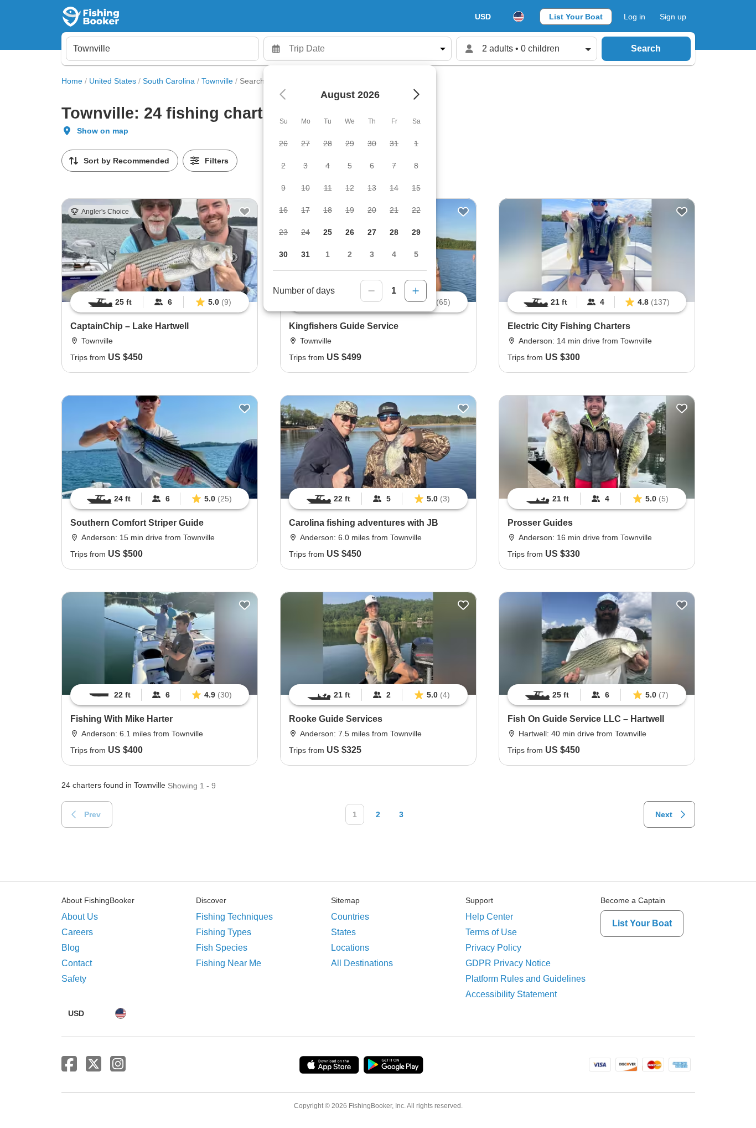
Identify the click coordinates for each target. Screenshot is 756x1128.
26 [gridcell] (349, 232)
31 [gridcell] (305, 254)
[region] (159, 301)
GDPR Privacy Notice (508, 963)
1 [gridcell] (327, 254)
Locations (350, 947)
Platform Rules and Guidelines (525, 978)
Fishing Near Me (228, 963)
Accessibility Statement (511, 994)
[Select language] (518, 17)
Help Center (489, 916)
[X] (93, 1064)
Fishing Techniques (234, 916)
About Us (79, 916)
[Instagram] (118, 1064)
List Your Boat (576, 16)
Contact (76, 963)
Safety (73, 978)
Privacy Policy (493, 947)
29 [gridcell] (416, 232)
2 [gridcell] (350, 254)
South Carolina (169, 80)
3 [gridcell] (372, 254)
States (343, 932)
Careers (77, 932)
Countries (350, 916)
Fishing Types (223, 932)
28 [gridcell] (394, 232)
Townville (217, 80)
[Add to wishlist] (244, 212)
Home (71, 80)
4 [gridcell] (394, 254)
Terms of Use (491, 932)
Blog (70, 947)
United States (112, 80)
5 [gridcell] (416, 254)
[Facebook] (69, 1064)
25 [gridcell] (327, 232)
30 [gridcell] (283, 254)
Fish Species (221, 947)
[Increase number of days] (416, 291)
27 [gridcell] (371, 232)
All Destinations (362, 963)
